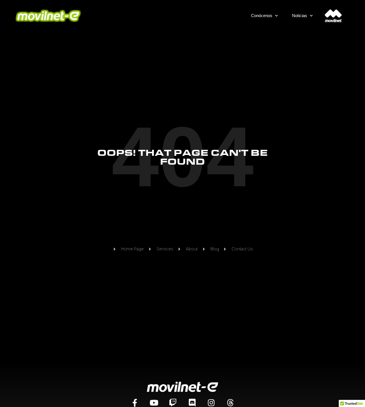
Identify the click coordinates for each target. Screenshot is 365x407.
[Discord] (192, 402)
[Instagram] (211, 402)
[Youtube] (154, 402)
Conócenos (261, 15)
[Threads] (230, 402)
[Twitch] (173, 402)
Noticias (299, 15)
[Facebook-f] (135, 402)
